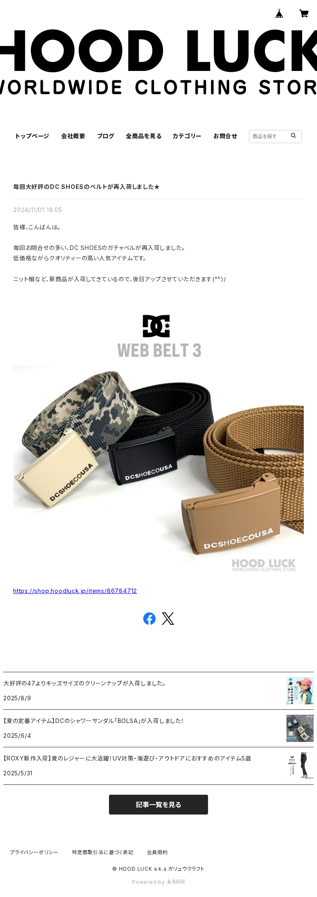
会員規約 (157, 852)
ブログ (105, 135)
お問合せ (225, 135)
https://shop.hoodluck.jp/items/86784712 (75, 590)
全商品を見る (144, 135)
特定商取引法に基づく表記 (103, 852)
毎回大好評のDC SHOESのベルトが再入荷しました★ (86, 186)
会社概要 (73, 135)
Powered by (149, 882)
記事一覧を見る (158, 804)
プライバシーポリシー (34, 852)
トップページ (32, 135)
